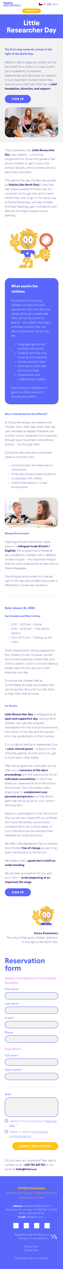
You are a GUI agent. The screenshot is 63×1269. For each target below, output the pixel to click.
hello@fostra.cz (34, 1217)
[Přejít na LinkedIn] (36, 1225)
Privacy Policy (31, 1246)
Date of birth (14, 1069)
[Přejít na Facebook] (15, 1225)
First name (12, 989)
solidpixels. (43, 1258)
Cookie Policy (32, 1250)
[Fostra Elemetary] (12, 4)
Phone (9, 1032)
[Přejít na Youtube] (47, 1225)
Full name (12, 1055)
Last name (12, 1003)
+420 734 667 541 (35, 1213)
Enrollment (31, 11)
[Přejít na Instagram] (26, 1225)
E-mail (10, 1017)
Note (8, 1094)
